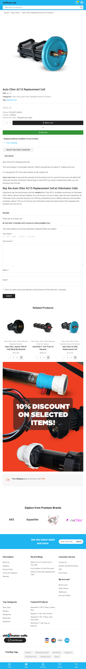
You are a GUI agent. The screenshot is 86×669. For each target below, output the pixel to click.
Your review (8, 241)
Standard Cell (11, 100)
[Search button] (81, 7)
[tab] (9, 155)
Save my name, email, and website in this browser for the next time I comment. (35, 290)
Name (6, 270)
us (19, 183)
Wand (57, 657)
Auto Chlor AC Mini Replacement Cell (70, 348)
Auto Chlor (15, 13)
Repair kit (68, 652)
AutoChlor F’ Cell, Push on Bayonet (43, 348)
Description (9, 156)
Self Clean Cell (31, 657)
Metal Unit (56, 652)
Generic (28, 652)
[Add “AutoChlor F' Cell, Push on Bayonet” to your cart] (48, 357)
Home (6, 13)
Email (5, 280)
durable (38, 192)
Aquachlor (32, 519)
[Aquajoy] (53, 520)
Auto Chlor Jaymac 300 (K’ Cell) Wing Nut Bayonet (16, 348)
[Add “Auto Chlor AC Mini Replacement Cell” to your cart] (75, 357)
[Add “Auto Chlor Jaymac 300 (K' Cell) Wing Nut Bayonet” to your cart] (21, 357)
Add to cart (49, 123)
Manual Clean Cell (42, 652)
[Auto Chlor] (74, 520)
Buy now (44, 132)
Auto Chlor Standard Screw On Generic (38, 13)
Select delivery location (18, 150)
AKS (11, 519)
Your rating (7, 234)
